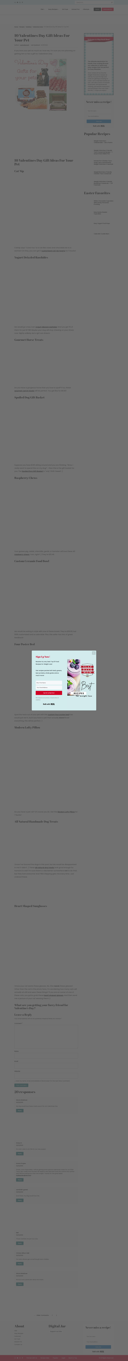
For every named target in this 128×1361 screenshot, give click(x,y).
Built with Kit (49, 704)
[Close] (94, 653)
